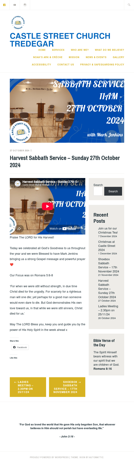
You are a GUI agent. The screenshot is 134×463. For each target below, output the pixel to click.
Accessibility (41, 64)
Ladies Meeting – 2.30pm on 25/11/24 (25, 387)
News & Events (96, 57)
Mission (74, 57)
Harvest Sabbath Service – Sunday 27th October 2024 (107, 288)
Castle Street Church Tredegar (60, 39)
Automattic (96, 457)
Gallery (118, 57)
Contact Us (65, 64)
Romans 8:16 (102, 368)
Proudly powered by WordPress (49, 457)
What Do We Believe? (109, 50)
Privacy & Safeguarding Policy (102, 64)
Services (58, 50)
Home (42, 50)
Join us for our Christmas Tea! (108, 230)
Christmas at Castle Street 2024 (106, 245)
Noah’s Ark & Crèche (48, 57)
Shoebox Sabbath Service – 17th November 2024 (65, 387)
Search (98, 185)
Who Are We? (80, 50)
